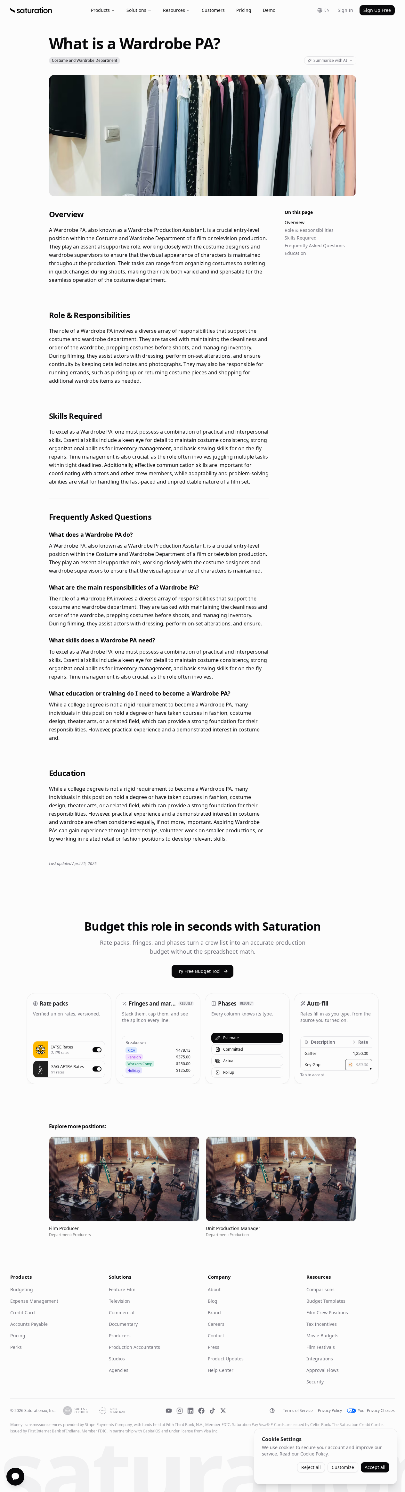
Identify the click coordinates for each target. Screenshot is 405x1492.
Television (119, 1301)
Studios (117, 1359)
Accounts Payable (29, 1324)
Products (100, 10)
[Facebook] (201, 1410)
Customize (343, 1467)
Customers (213, 10)
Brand (214, 1312)
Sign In (345, 10)
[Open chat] (15, 1477)
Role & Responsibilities (309, 230)
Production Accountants (134, 1347)
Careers (216, 1324)
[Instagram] (179, 1410)
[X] (223, 1410)
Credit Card (22, 1312)
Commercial (121, 1312)
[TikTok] (212, 1410)
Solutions (136, 10)
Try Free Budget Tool (199, 971)
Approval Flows (322, 1370)
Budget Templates (325, 1301)
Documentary (123, 1324)
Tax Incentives (321, 1324)
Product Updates (226, 1359)
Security (315, 1382)
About (214, 1289)
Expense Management (34, 1301)
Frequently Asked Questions (315, 245)
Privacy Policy (330, 1410)
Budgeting (21, 1289)
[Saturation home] (31, 10)
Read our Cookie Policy (303, 1454)
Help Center (220, 1370)
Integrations (319, 1359)
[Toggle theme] (272, 1410)
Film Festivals (320, 1347)
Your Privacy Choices (376, 1410)
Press (213, 1347)
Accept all (375, 1467)
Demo (269, 10)
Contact (216, 1336)
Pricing (243, 10)
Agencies (118, 1370)
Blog (212, 1301)
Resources (174, 10)
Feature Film (122, 1289)
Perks (16, 1347)
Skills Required (301, 238)
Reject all (311, 1467)
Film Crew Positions (327, 1312)
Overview (294, 222)
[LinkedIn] (190, 1410)
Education (295, 253)
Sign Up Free (377, 10)
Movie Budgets (322, 1336)
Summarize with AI (330, 60)
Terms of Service (298, 1410)
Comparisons (320, 1289)
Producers (120, 1336)
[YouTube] (168, 1410)
